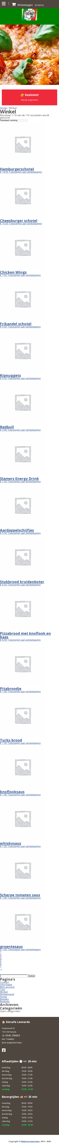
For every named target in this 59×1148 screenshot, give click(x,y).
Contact (4, 982)
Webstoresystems (30, 1141)
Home (3, 108)
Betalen (4, 999)
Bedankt (5, 1001)
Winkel (4, 992)
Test (2, 989)
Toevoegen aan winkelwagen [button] (25, 172)
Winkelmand (7, 994)
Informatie (6, 984)
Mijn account (7, 987)
